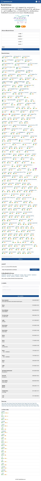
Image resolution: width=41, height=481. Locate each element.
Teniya (20, 404)
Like (2, 427)
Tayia (16, 403)
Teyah (13, 405)
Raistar (3, 444)
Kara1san (8, 276)
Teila (36, 403)
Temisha (12, 404)
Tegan (33, 403)
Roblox (3, 447)
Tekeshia (3, 404)
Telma (9, 404)
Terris (5, 405)
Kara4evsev (4, 276)
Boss (3, 440)
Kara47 (25, 274)
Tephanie (27, 404)
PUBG (3, 418)
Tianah (27, 405)
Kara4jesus (17, 276)
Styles (3, 453)
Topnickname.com (7, 1)
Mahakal (3, 470)
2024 (3, 450)
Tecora (31, 403)
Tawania (10, 403)
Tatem (3, 403)
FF (2, 414)
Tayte (23, 403)
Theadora (16, 405)
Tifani (32, 405)
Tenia (17, 404)
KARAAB (26, 276)
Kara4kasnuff (17, 274)
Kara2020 (22, 276)
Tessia (10, 405)
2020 (3, 473)
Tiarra (30, 405)
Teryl (8, 405)
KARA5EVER (4, 274)
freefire (3, 411)
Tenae (15, 404)
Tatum (5, 403)
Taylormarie (19, 403)
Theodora (19, 405)
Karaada (21, 274)
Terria (37, 404)
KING (3, 437)
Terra (35, 404)
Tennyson (23, 404)
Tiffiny (38, 405)
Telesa (6, 404)
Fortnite (3, 421)
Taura (8, 403)
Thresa (24, 405)
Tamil (3, 463)
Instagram (4, 431)
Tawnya (13, 403)
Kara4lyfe (29, 274)
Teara (28, 403)
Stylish (3, 434)
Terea (30, 404)
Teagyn (25, 403)
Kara (13, 274)
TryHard (3, 466)
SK (2, 457)
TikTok (3, 424)
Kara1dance (9, 274)
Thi (22, 405)
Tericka (32, 404)
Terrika (3, 405)
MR (2, 460)
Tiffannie (35, 405)
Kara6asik (13, 276)
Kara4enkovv (34, 274)
